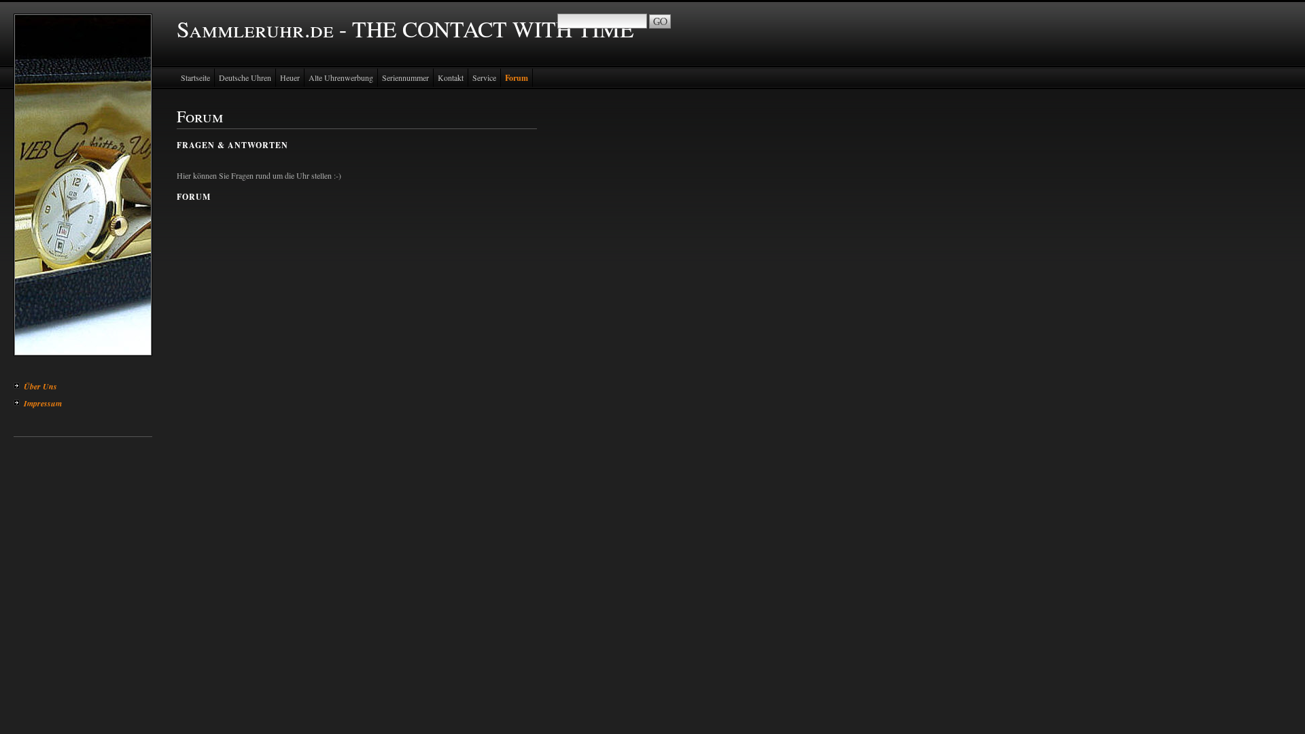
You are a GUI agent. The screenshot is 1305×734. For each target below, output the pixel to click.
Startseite (195, 77)
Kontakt (451, 77)
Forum (516, 78)
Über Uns (40, 386)
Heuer (290, 77)
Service (484, 77)
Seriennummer (405, 77)
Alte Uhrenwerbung (341, 77)
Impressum (43, 403)
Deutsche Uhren (245, 77)
